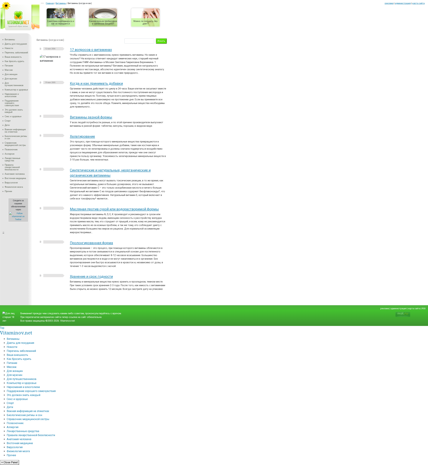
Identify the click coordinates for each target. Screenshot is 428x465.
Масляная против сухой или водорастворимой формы (114, 209)
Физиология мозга (14, 187)
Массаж (9, 70)
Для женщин (11, 74)
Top (2, 327)
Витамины (10, 39)
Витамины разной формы (91, 117)
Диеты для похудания (16, 44)
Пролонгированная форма (91, 243)
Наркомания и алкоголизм (12, 95)
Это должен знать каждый (14, 110)
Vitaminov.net (16, 332)
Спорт (8, 121)
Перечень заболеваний (16, 52)
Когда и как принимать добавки (96, 83)
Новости (9, 48)
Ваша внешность (13, 57)
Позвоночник (11, 149)
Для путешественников (14, 84)
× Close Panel (9, 462)
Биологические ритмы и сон (16, 137)
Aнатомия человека (15, 174)
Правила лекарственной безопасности (12, 167)
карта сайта (418, 3)
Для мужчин (11, 78)
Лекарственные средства (12, 159)
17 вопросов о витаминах (91, 50)
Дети (7, 125)
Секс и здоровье (13, 116)
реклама (389, 3)
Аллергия (9, 154)
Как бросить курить (14, 61)
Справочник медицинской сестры (15, 144)
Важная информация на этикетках (15, 130)
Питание (9, 65)
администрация (403, 3)
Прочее (8, 191)
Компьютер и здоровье (16, 89)
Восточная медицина (15, 178)
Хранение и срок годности (91, 276)
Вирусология (11, 182)
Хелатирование (82, 136)
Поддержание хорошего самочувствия (12, 103)
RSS (423, 308)
